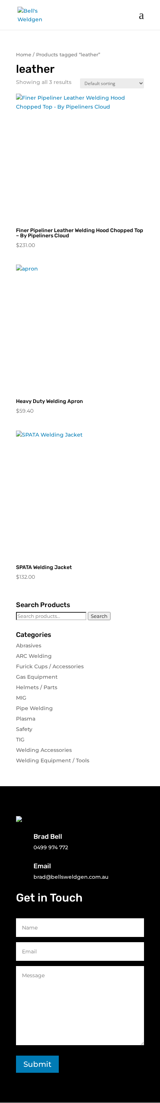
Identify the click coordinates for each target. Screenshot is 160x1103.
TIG (20, 739)
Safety (24, 729)
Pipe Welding (34, 708)
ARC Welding (34, 656)
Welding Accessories (44, 750)
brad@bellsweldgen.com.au (70, 877)
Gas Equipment (37, 677)
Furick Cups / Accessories (50, 666)
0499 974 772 (50, 847)
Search (99, 616)
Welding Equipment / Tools (52, 760)
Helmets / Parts (36, 687)
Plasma (25, 718)
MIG (21, 697)
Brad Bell (47, 836)
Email (42, 866)
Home (23, 54)
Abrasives (28, 645)
